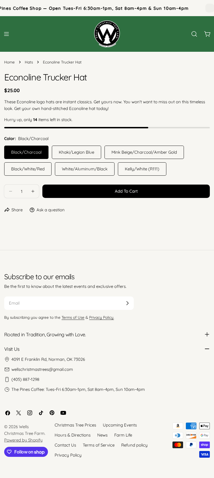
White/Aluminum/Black (85, 168)
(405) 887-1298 (25, 379)
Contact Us (65, 445)
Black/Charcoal (26, 152)
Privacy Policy (68, 455)
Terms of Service (99, 445)
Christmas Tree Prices (75, 425)
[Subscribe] (127, 303)
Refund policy (134, 445)
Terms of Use (73, 317)
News (102, 435)
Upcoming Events (120, 425)
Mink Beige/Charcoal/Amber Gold (144, 152)
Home (9, 62)
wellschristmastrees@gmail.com (42, 369)
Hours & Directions (73, 435)
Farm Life (123, 435)
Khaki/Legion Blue (76, 152)
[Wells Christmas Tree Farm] (207, 8)
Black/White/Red (28, 168)
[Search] (194, 34)
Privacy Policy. (101, 317)
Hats (29, 62)
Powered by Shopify (23, 440)
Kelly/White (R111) (142, 168)
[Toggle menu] (6, 34)
